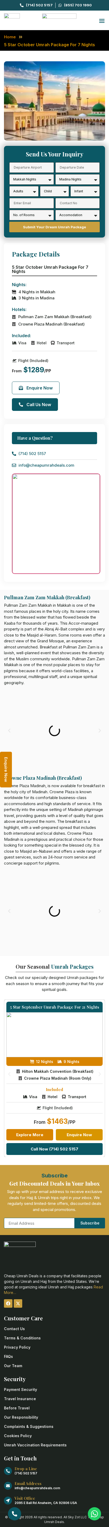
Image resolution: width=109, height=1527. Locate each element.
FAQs (8, 1356)
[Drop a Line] (8, 1471)
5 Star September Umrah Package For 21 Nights (54, 1007)
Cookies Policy (18, 1435)
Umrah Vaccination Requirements (35, 1445)
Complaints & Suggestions (28, 1426)
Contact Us (14, 1328)
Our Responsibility (21, 1417)
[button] (9, 730)
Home (10, 36)
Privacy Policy (17, 1347)
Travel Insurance (20, 1398)
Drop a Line (26, 1468)
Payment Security (20, 1389)
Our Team (13, 1365)
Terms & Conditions (22, 1338)
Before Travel (17, 1408)
